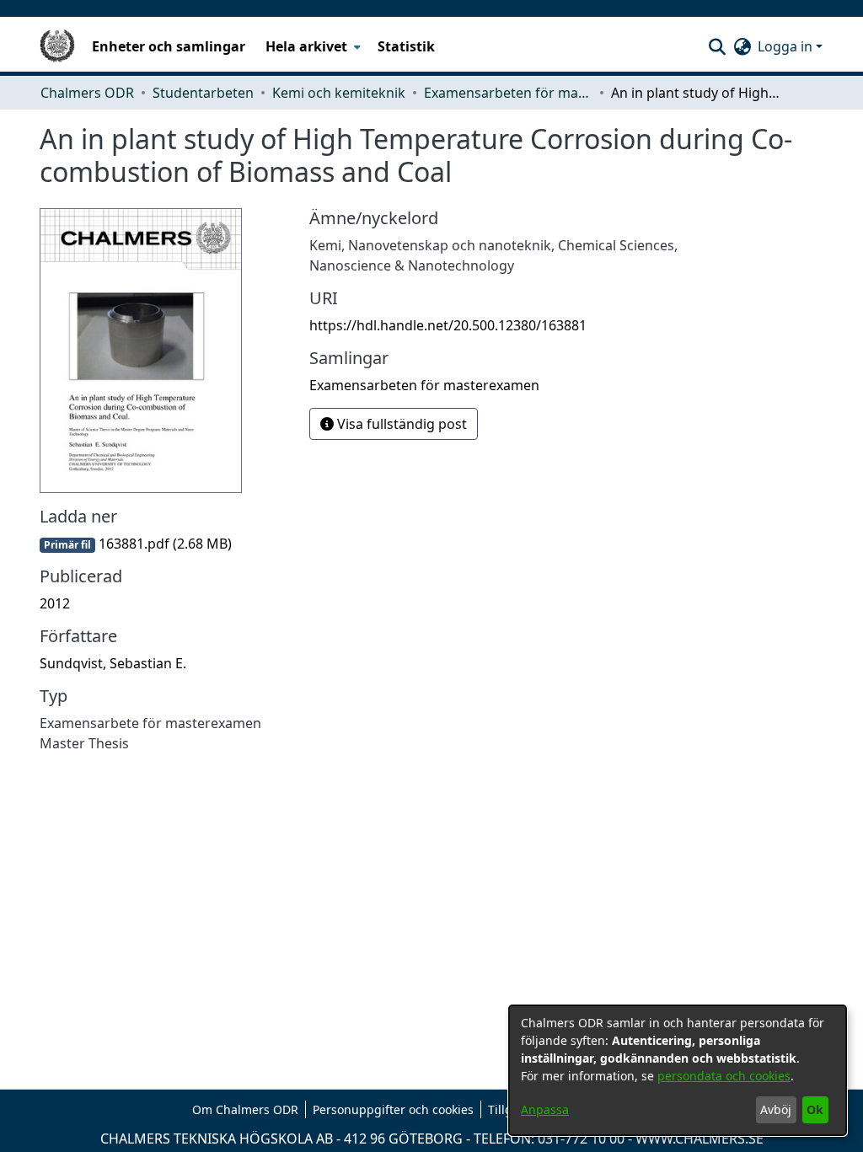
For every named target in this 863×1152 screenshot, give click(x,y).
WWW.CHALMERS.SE (699, 1138)
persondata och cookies (724, 1076)
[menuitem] (311, 46)
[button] (716, 46)
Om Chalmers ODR (245, 1109)
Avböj (775, 1109)
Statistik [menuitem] (406, 46)
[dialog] (677, 1070)
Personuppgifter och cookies (393, 1109)
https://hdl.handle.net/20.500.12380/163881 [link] (448, 325)
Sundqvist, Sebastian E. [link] (113, 663)
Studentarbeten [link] (203, 92)
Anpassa (545, 1109)
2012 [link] (55, 603)
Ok (815, 1109)
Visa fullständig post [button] (400, 424)
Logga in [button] (787, 46)
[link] (136, 543)
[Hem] (57, 46)
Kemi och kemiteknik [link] (338, 92)
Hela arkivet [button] (306, 46)
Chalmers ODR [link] (87, 92)
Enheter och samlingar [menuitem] (168, 46)
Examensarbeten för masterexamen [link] (508, 92)
